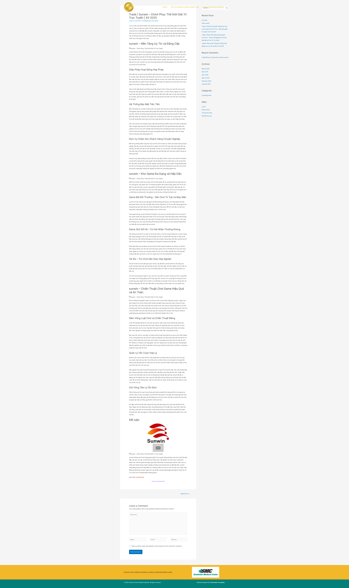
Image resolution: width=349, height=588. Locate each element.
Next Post (185, 494)
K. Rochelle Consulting (217, 582)
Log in (204, 106)
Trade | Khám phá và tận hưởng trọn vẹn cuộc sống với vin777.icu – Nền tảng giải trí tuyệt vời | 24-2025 (214, 29)
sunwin (131, 26)
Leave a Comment (135, 21)
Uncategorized (146, 21)
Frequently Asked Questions (213, 7)
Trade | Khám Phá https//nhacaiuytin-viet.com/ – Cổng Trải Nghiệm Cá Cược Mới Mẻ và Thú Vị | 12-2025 (214, 37)
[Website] (178, 540)
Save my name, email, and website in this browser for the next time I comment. (157, 546)
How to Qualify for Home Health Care (185, 7)
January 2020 (206, 84)
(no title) (204, 20)
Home (165, 7)
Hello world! (205, 23)
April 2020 (205, 75)
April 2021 (205, 72)
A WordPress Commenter (210, 57)
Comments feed (207, 113)
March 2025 (205, 69)
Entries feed (206, 110)
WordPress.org (206, 116)
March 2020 (205, 78)
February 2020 (206, 81)
